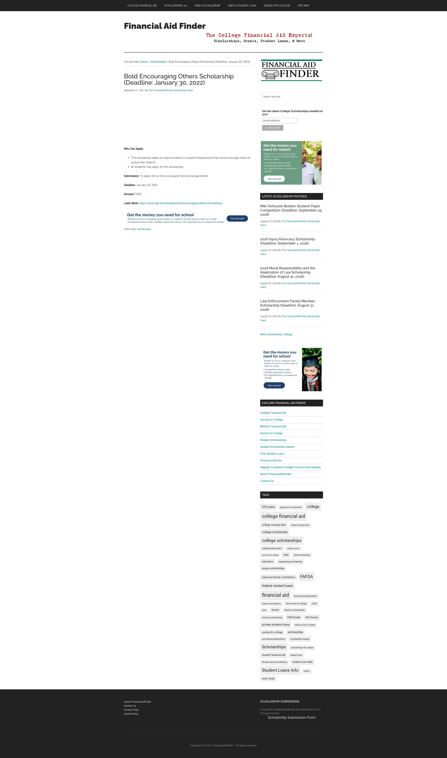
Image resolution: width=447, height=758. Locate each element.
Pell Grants (311, 617)
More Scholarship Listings (276, 334)
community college (270, 555)
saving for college (272, 632)
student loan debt (302, 662)
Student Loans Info (280, 670)
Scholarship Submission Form (291, 717)
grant (264, 610)
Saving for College (271, 419)
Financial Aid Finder (165, 26)
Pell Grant (293, 617)
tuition (307, 671)
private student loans (276, 624)
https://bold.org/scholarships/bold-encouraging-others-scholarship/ (181, 203)
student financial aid (273, 655)
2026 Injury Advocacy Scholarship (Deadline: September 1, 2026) (287, 241)
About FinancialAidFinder (275, 474)
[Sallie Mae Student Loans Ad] (187, 225)
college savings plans (300, 525)
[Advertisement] (189, 122)
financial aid (275, 595)
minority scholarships (272, 617)
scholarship (295, 632)
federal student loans (277, 586)
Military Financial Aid (273, 426)
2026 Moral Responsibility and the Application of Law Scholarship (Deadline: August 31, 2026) (287, 272)
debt (286, 554)
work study (268, 678)
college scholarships (282, 540)
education (267, 561)
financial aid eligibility (271, 604)
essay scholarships (273, 568)
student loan (296, 655)
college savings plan (274, 524)
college (313, 506)
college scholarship (275, 532)
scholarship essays (299, 639)
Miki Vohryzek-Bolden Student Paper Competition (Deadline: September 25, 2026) (291, 210)
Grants (275, 609)
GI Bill (314, 603)
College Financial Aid (273, 412)
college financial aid (283, 516)
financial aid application (305, 596)
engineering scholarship (290, 561)
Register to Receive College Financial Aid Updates (290, 467)
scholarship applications (273, 639)
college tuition (293, 548)
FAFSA (306, 576)
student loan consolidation (274, 662)
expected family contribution (278, 577)
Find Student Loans (272, 453)
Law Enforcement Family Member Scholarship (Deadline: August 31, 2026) (287, 305)
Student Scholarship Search (277, 447)
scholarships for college (302, 647)
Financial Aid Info (271, 460)
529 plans (268, 507)
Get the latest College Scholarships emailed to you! (292, 113)
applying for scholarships (291, 507)
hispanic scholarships (294, 610)
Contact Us (267, 481)
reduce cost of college (305, 625)
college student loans (272, 548)
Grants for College (271, 433)
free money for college (296, 603)
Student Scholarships (273, 440)
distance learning (302, 555)
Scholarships (144, 229)
